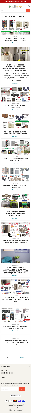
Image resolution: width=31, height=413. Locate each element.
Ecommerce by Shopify (17, 410)
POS (10, 410)
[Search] (28, 10)
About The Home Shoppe (19, 404)
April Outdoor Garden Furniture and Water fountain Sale (15, 214)
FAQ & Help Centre (8, 404)
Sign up (22, 389)
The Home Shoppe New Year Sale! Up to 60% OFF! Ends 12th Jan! (15, 342)
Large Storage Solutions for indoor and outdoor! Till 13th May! (15, 299)
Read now (14, 43)
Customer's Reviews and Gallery (15, 405)
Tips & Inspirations (24, 407)
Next (21, 357)
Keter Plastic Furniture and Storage (10, 407)
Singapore (15, 395)
